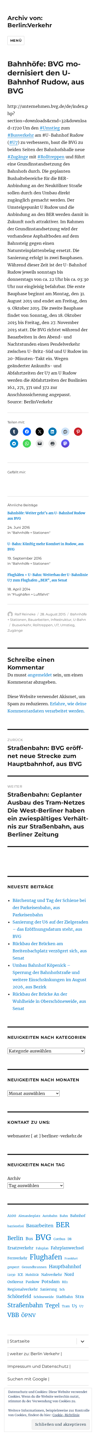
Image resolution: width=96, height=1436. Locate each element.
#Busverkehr (20, 135)
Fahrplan (42, 1248)
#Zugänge (17, 156)
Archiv (13, 1178)
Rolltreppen (43, 625)
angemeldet (40, 674)
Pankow (32, 1282)
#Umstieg (50, 127)
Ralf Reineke (25, 614)
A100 (11, 1215)
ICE (20, 1275)
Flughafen (46, 1257)
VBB (13, 1315)
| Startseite (18, 1341)
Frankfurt (71, 1258)
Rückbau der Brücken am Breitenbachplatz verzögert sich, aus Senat (50, 951)
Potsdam (50, 1281)
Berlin (15, 1238)
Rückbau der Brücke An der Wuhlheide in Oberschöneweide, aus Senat (49, 1001)
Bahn (64, 1216)
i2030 (11, 1275)
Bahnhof (78, 1215)
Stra (79, 1296)
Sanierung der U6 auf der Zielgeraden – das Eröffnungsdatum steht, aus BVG (50, 929)
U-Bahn (79, 619)
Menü (16, 40)
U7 (56, 625)
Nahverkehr (51, 1274)
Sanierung (48, 1289)
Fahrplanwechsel (67, 1248)
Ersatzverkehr (20, 1248)
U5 (74, 1306)
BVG (43, 1237)
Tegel (52, 1305)
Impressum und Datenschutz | (39, 1366)
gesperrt (13, 1267)
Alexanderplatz (29, 1216)
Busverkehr (21, 625)
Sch (62, 1289)
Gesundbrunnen (34, 1267)
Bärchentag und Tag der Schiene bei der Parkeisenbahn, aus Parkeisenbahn (49, 907)
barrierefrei (15, 1226)
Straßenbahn (25, 1305)
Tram (66, 1306)
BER (63, 1225)
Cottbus (59, 1239)
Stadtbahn (64, 1297)
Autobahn (49, 1216)
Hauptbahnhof (65, 1266)
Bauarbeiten (38, 619)
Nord (69, 1274)
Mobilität (32, 1275)
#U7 (13, 142)
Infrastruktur (61, 619)
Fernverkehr (17, 1258)
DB (69, 1239)
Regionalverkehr (22, 1289)
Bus (29, 1238)
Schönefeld (19, 1296)
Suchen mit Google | (28, 1379)
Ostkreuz (15, 1282)
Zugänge (15, 630)
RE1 (65, 1282)
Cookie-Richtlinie (66, 1415)
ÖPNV (28, 1315)
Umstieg (67, 625)
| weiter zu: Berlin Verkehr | (34, 1353)
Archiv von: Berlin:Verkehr (29, 21)
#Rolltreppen (51, 156)
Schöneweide (44, 1297)
